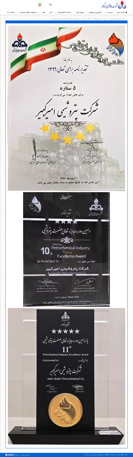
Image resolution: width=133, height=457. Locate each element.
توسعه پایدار (97, 19)
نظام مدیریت (86, 19)
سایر (105, 19)
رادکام (17, 455)
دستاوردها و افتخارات (72, 19)
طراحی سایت (24, 455)
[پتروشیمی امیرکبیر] (114, 4)
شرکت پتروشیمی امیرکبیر (117, 19)
